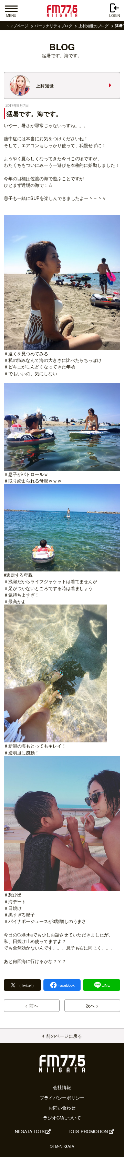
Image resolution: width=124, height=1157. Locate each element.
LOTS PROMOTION (88, 1131)
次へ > (92, 1005)
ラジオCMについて (62, 1117)
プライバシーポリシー (62, 1097)
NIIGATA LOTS (29, 1131)
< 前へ (31, 1005)
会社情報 (62, 1087)
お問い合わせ (62, 1107)
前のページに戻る (64, 1036)
